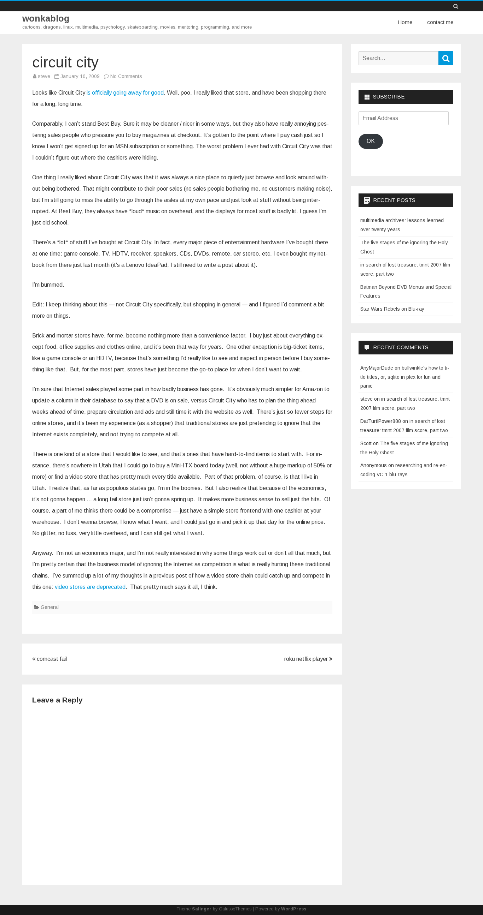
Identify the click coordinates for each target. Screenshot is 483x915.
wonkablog (45, 18)
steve (44, 76)
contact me (440, 22)
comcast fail (51, 659)
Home (405, 22)
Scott (366, 443)
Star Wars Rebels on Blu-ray (392, 309)
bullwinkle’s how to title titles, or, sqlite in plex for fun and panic (404, 377)
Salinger (201, 909)
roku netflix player (306, 659)
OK (371, 141)
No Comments (126, 76)
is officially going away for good (125, 93)
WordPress (293, 909)
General (50, 607)
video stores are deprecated (90, 587)
